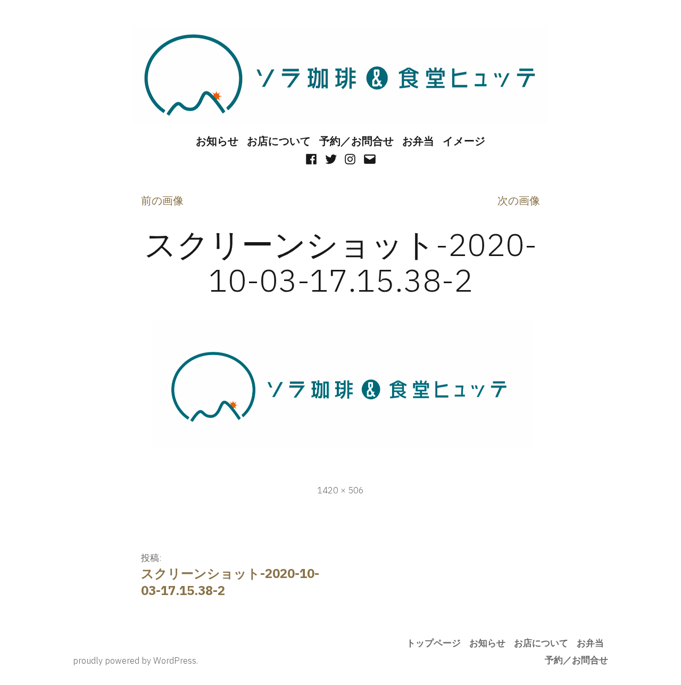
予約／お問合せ (356, 141)
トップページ (433, 643)
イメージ (464, 141)
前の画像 (162, 200)
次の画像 (518, 200)
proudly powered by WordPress (134, 660)
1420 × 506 (340, 490)
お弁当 (418, 141)
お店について (279, 141)
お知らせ (217, 141)
